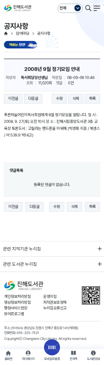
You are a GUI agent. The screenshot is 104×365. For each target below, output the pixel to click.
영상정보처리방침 (17, 302)
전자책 (73, 359)
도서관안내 (93, 359)
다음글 (33, 98)
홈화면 (8, 359)
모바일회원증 (52, 359)
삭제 (76, 98)
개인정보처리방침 (17, 296)
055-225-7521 (28, 332)
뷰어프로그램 (14, 313)
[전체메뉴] (97, 8)
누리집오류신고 (55, 308)
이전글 (13, 98)
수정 (59, 98)
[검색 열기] (88, 8)
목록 (92, 98)
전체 (62, 8)
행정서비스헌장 (15, 308)
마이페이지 (28, 359)
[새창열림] (21, 45)
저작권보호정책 (55, 302)
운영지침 (50, 296)
